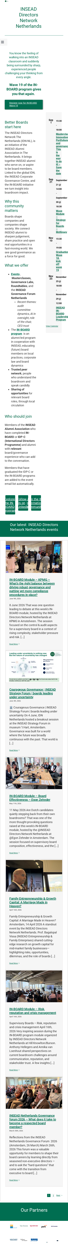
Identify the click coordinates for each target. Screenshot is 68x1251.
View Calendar (52, 326)
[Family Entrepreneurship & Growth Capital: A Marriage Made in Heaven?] (34, 876)
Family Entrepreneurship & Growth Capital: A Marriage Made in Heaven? (32, 902)
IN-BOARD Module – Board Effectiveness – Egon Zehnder (29, 798)
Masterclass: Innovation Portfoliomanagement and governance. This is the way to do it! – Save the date (59, 154)
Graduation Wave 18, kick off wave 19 (59, 261)
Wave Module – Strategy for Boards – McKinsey (59, 221)
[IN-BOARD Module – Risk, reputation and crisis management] (34, 986)
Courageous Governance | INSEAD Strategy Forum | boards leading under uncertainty (32, 693)
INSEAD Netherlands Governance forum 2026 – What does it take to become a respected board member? (32, 1121)
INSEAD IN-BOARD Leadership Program (59, 313)
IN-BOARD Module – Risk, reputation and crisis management (32, 1011)
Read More (13, 644)
